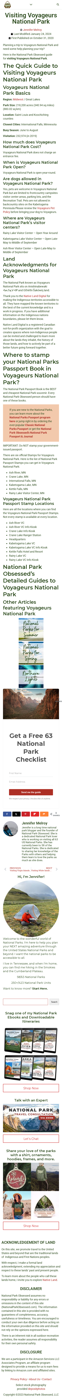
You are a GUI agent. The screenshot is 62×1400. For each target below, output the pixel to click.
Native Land (50, 1280)
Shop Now (31, 1088)
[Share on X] (16, 814)
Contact (47, 1379)
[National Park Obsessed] (7, 4)
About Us (34, 1379)
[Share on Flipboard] (35, 814)
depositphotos (36, 1388)
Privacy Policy (19, 1379)
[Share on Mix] (44, 814)
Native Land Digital (35, 296)
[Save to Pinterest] (26, 814)
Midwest (18, 99)
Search (54, 1002)
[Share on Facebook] (7, 814)
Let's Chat (31, 1139)
